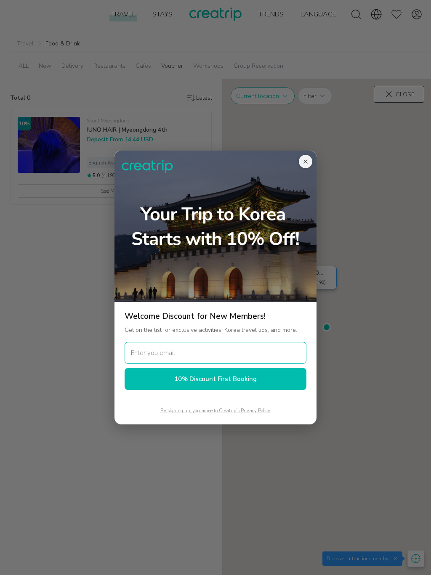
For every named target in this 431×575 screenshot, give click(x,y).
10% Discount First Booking (215, 379)
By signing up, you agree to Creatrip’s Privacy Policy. (215, 411)
